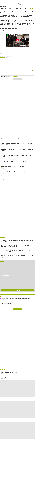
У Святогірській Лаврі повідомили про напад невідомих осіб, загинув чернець (16, 176)
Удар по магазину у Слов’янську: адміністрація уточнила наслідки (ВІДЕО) (17, 256)
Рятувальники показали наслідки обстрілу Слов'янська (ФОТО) (15, 138)
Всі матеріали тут (17, 290)
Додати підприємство (17, 309)
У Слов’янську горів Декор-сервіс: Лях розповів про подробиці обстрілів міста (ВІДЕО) (16, 251)
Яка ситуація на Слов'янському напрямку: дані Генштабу (13, 166)
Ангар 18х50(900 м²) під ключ (7, 419)
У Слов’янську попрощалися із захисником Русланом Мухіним (14, 161)
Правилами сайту (15, 76)
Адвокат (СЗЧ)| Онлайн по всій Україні (9, 377)
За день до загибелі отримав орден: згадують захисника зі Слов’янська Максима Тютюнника (16, 144)
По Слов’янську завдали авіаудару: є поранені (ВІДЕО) (13, 171)
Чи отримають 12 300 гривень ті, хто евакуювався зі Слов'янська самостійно (17, 240)
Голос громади (6, 276)
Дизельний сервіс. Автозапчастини (9, 372)
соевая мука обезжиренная (7, 440)
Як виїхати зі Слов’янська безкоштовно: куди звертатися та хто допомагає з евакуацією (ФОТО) (16, 246)
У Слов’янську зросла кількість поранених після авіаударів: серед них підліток (16, 156)
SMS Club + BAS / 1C (5, 398)
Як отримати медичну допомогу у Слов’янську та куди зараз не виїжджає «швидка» (17, 150)
